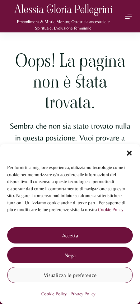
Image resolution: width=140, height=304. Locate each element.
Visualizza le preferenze (70, 275)
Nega (70, 255)
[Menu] (128, 16)
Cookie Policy (110, 209)
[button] (129, 153)
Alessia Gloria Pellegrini (63, 9)
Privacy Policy (82, 293)
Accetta (70, 235)
